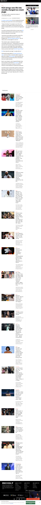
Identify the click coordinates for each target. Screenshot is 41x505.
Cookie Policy (11, 503)
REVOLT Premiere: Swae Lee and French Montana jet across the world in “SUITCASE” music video (19, 395)
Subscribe (34, 484)
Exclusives (17, 232)
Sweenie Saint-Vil (5, 18)
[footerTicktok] (17, 499)
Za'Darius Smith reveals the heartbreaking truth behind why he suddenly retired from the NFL (19, 177)
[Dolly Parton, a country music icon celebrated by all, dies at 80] (8, 429)
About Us (25, 484)
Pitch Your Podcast (18, 487)
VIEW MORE (32, 29)
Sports (17, 171)
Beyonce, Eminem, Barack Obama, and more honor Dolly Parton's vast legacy (19, 298)
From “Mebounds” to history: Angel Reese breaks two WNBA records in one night (19, 413)
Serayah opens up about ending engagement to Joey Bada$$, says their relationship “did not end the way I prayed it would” (19, 448)
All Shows (16, 484)
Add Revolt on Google (16, 18)
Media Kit (25, 487)
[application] (33, 495)
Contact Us (34, 485)
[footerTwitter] (24, 499)
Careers (25, 488)
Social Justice (18, 463)
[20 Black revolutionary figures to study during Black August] (8, 97)
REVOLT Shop (35, 487)
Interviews (17, 366)
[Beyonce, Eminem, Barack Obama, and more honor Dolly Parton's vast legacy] (8, 297)
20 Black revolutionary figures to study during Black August (19, 98)
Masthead (25, 485)
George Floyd (15, 53)
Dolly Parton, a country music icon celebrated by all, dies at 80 (19, 430)
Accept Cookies (30, 503)
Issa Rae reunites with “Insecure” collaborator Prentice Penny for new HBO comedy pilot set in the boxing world (19, 352)
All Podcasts (17, 485)
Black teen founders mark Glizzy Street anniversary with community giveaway (31, 16)
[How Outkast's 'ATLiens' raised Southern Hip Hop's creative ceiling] (8, 235)
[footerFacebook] (22, 499)
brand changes (12, 56)
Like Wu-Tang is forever (18, 48)
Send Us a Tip (26, 486)
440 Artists (17, 490)
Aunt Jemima (16, 62)
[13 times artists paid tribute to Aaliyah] (8, 314)
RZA (23, 30)
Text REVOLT (35, 486)
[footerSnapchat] (19, 499)
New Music (17, 109)
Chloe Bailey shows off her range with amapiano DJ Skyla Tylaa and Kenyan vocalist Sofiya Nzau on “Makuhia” (19, 136)
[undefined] (32, 10)
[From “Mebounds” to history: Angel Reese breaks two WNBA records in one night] (8, 411)
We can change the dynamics (13, 38)
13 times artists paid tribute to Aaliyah (19, 313)
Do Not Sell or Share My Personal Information (30, 501)
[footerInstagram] (14, 499)
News (2, 5)
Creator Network (17, 488)
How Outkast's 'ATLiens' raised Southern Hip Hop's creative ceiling (19, 236)
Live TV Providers (18, 486)
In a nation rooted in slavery (7, 20)
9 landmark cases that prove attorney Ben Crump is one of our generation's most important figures (19, 469)
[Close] (40, 502)
